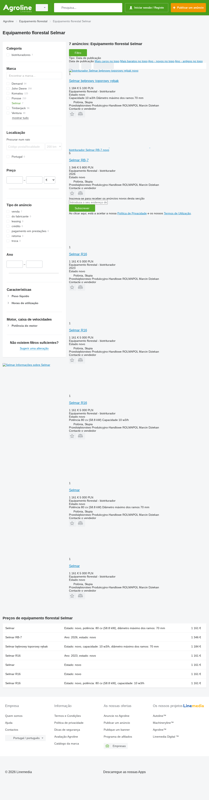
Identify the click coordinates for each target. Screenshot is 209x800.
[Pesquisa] (58, 7)
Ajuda (8, 722)
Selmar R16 (78, 254)
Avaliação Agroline (66, 736)
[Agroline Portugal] (17, 7)
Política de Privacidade (132, 213)
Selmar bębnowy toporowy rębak (94, 81)
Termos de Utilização (177, 213)
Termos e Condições (67, 715)
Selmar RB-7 (79, 160)
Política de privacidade (68, 722)
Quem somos (13, 715)
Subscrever (82, 208)
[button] (73, 113)
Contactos (11, 729)
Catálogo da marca (66, 743)
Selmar (74, 490)
